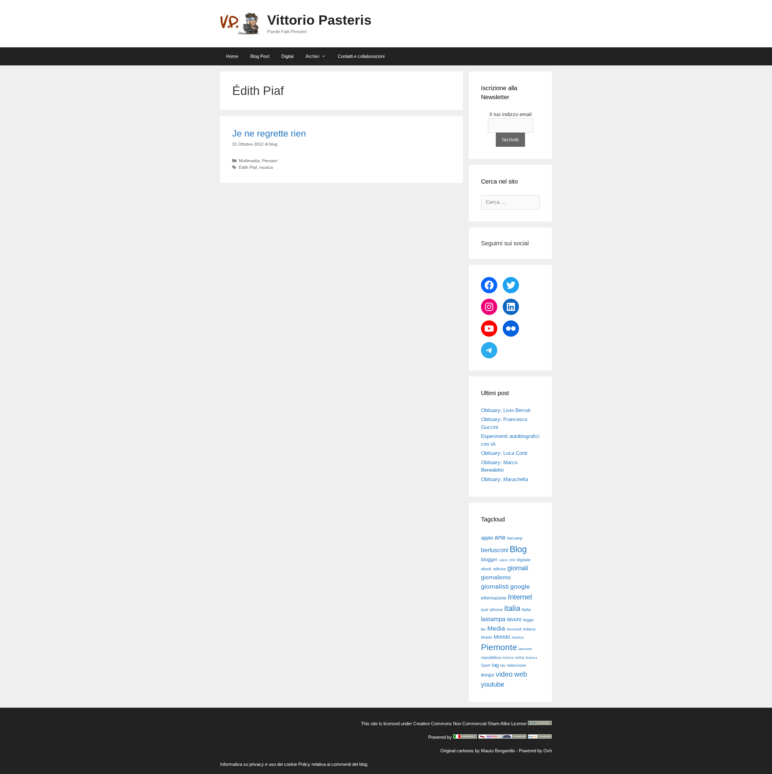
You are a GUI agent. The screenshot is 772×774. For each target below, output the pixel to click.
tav (503, 665)
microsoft (514, 629)
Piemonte (499, 647)
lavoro (514, 619)
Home (232, 56)
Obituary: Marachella (504, 479)
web (520, 674)
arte (500, 537)
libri (483, 629)
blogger (489, 559)
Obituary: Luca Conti (504, 453)
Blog (518, 549)
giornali (517, 568)
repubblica (491, 657)
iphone (496, 609)
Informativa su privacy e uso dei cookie (258, 764)
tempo (487, 675)
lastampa (493, 619)
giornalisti (495, 586)
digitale (523, 560)
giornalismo (496, 577)
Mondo (502, 637)
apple (487, 538)
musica (266, 167)
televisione (516, 665)
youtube (492, 684)
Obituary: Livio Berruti (505, 410)
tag (495, 665)
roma (519, 657)
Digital (287, 56)
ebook (486, 569)
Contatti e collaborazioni (361, 56)
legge (528, 619)
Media (496, 628)
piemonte (525, 649)
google (520, 586)
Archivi (312, 56)
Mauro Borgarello (498, 750)
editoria (499, 569)
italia (512, 608)
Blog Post (259, 56)
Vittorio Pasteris (319, 20)
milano (529, 629)
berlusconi (494, 550)
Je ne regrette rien (269, 133)
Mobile (486, 637)
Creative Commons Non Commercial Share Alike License (470, 723)
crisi (512, 560)
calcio (503, 560)
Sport (485, 665)
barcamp (514, 538)
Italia (526, 609)
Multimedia (249, 160)
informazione (493, 598)
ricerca (508, 658)
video (504, 674)
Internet (520, 597)
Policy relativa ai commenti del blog (332, 764)
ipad (484, 610)
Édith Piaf (248, 167)
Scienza (531, 657)
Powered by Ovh (535, 750)
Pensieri (269, 160)
